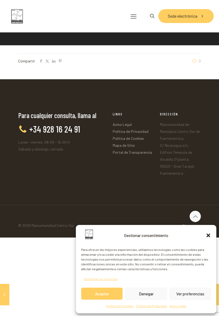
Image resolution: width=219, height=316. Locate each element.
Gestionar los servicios (101, 279)
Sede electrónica (182, 15)
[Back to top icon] (195, 216)
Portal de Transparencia (132, 152)
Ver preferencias (190, 293)
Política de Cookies (120, 306)
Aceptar (102, 293)
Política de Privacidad (151, 306)
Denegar (146, 293)
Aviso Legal (178, 306)
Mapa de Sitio (124, 145)
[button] (208, 235)
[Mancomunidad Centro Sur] (16, 16)
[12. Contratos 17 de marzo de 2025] (4, 294)
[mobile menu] (133, 16)
